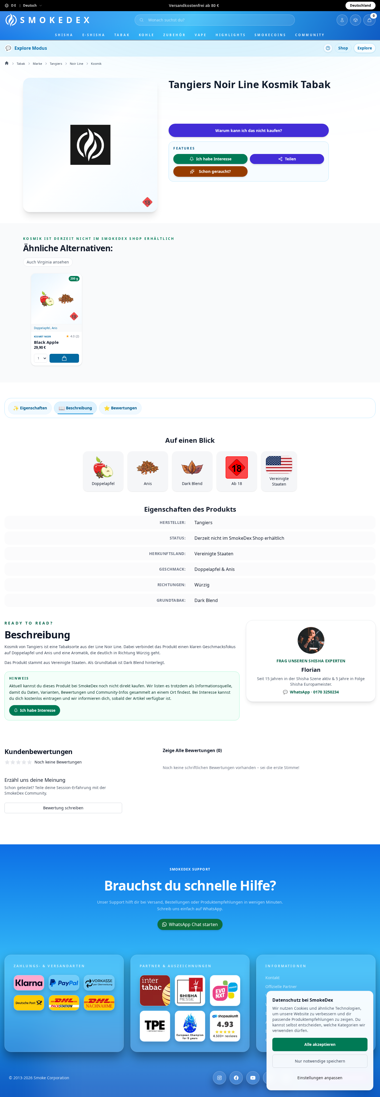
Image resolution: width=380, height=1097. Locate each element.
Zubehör (174, 35)
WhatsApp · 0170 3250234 (311, 692)
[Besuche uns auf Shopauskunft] (225, 1026)
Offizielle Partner (281, 986)
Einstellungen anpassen (319, 1077)
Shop (343, 48)
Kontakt (272, 977)
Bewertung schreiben (63, 807)
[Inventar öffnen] (355, 20)
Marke (37, 63)
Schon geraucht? (215, 171)
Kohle (147, 35)
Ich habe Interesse (37, 710)
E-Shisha (93, 35)
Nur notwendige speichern (320, 1061)
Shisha (64, 35)
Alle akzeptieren (319, 1044)
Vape (201, 35)
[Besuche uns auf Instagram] (219, 1077)
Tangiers (56, 63)
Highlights (231, 35)
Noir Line (76, 63)
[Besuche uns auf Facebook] (236, 1077)
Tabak (122, 35)
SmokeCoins (270, 35)
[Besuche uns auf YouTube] (253, 1077)
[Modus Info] (328, 48)
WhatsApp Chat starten (193, 924)
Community (310, 35)
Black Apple (46, 342)
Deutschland (360, 5)
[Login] (342, 20)
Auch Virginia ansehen (48, 262)
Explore (364, 48)
